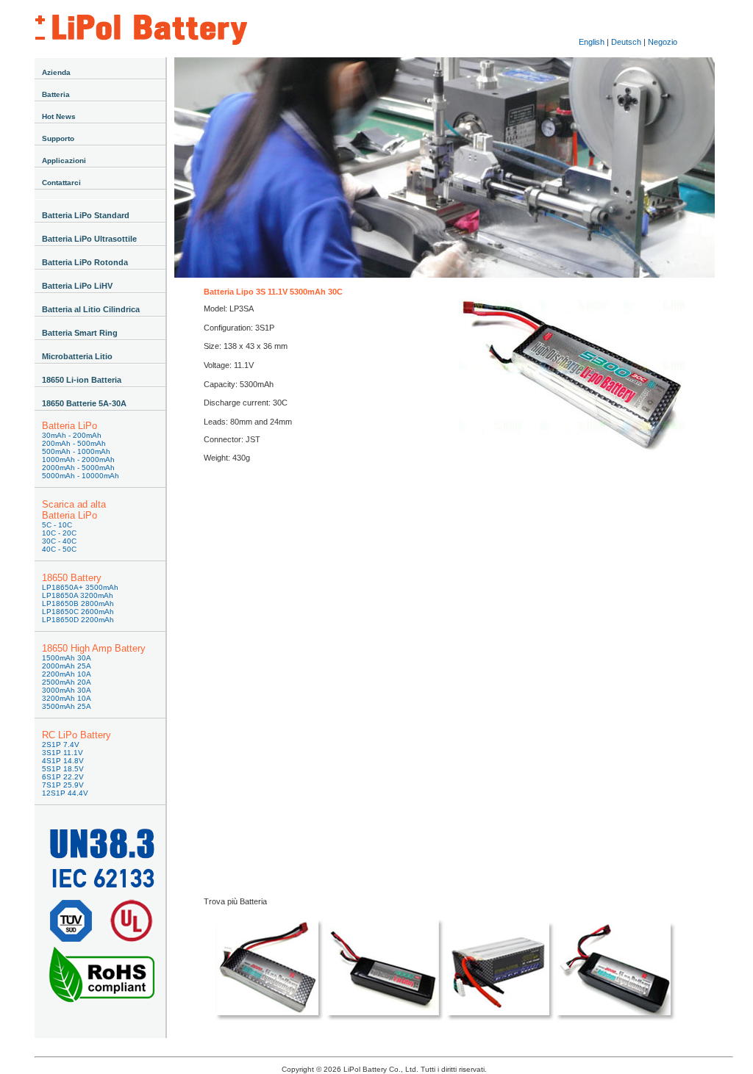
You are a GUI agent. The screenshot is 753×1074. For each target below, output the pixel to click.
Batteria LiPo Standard (85, 215)
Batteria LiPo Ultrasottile (89, 238)
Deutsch (626, 41)
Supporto (58, 138)
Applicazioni (64, 160)
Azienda (56, 72)
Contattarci (61, 183)
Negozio (662, 41)
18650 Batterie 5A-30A (84, 403)
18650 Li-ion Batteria (81, 379)
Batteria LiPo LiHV (77, 285)
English (591, 41)
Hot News (59, 116)
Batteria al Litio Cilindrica (91, 309)
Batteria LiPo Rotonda (85, 262)
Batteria (56, 94)
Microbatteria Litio (77, 356)
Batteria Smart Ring (80, 332)
